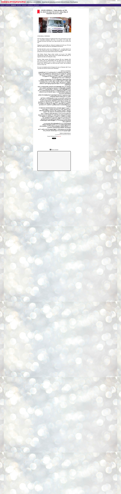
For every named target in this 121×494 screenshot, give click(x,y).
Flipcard (7, 5)
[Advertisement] (77, 29)
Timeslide (36, 5)
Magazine (13, 5)
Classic (2, 5)
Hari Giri (59, 136)
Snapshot (30, 5)
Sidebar (24, 5)
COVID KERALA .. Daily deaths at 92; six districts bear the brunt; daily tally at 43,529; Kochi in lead (54, 11)
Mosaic (19, 5)
